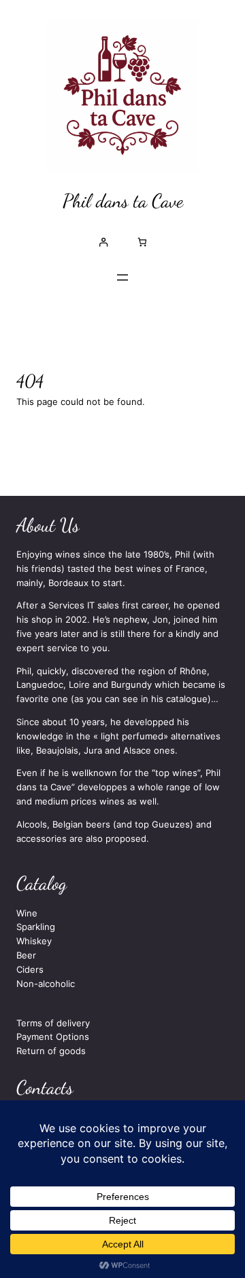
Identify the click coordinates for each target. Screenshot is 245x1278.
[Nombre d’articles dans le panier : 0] (142, 242)
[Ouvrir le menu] (122, 277)
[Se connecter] (103, 242)
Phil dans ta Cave (123, 200)
